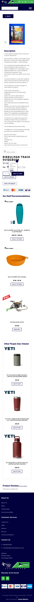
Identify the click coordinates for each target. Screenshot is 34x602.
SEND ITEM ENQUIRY (10, 183)
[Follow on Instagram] (7, 578)
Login (11, 170)
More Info (17, 329)
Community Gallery (7, 512)
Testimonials (5, 509)
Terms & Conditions (7, 535)
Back (9, 16)
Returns (3, 531)
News (3, 506)
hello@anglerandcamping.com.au (13, 548)
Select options (17, 239)
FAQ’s (3, 525)
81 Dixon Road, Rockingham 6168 (6, 557)
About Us (4, 502)
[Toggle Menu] (30, 8)
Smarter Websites (23, 599)
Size (4, 167)
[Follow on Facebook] (3, 578)
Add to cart (17, 174)
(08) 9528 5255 (7, 544)
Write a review (23, 486)
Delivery (3, 528)
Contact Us (4, 522)
